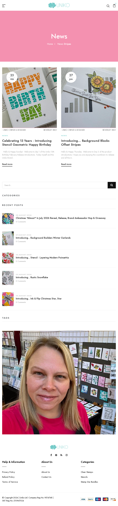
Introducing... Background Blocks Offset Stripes (85, 142)
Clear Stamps (87, 472)
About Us (45, 472)
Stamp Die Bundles (89, 481)
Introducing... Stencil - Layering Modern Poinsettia (42, 257)
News (60, 44)
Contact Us (46, 477)
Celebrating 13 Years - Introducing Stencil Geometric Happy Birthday (27, 142)
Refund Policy (8, 477)
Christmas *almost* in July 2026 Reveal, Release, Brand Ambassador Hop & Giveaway (61, 218)
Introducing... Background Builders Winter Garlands (43, 238)
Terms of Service (10, 481)
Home (50, 44)
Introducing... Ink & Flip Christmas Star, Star (39, 298)
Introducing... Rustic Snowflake (32, 277)
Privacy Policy (8, 472)
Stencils (84, 477)
